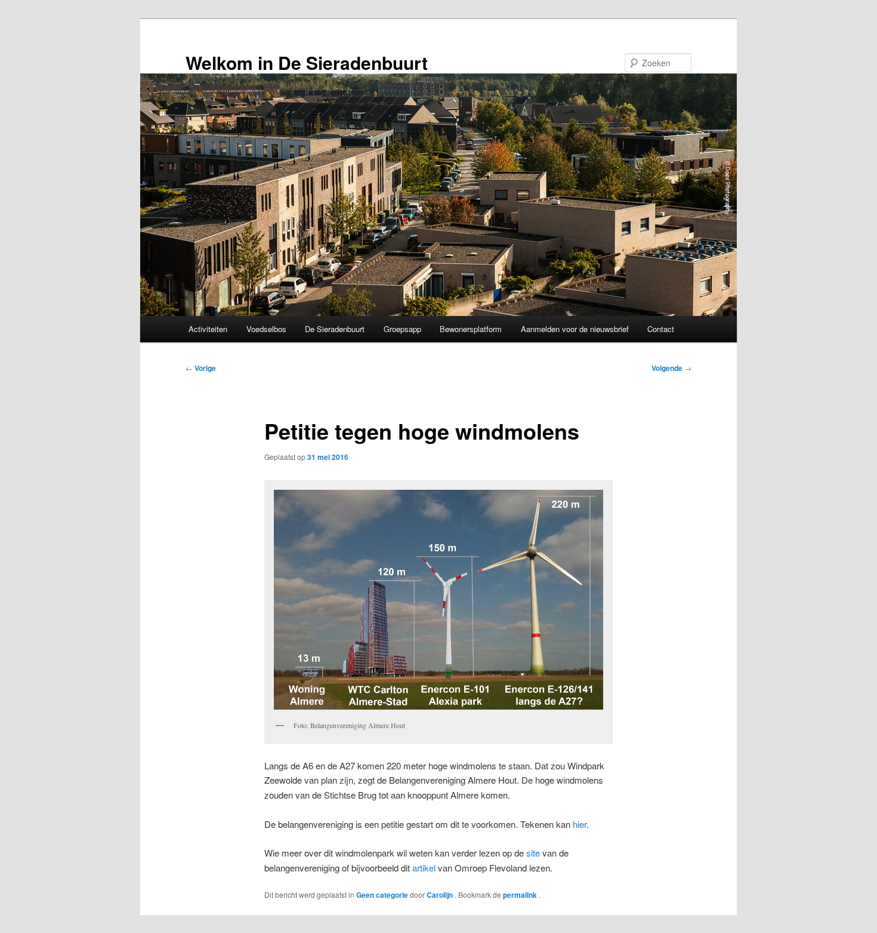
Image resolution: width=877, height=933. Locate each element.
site (533, 852)
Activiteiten (208, 328)
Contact (660, 328)
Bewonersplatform (471, 328)
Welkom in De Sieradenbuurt (307, 62)
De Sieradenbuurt (335, 328)
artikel (424, 867)
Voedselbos (266, 328)
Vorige (201, 368)
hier (579, 824)
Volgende (671, 368)
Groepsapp (402, 328)
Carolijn (441, 894)
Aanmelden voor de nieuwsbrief (575, 328)
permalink (521, 894)
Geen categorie (382, 894)
